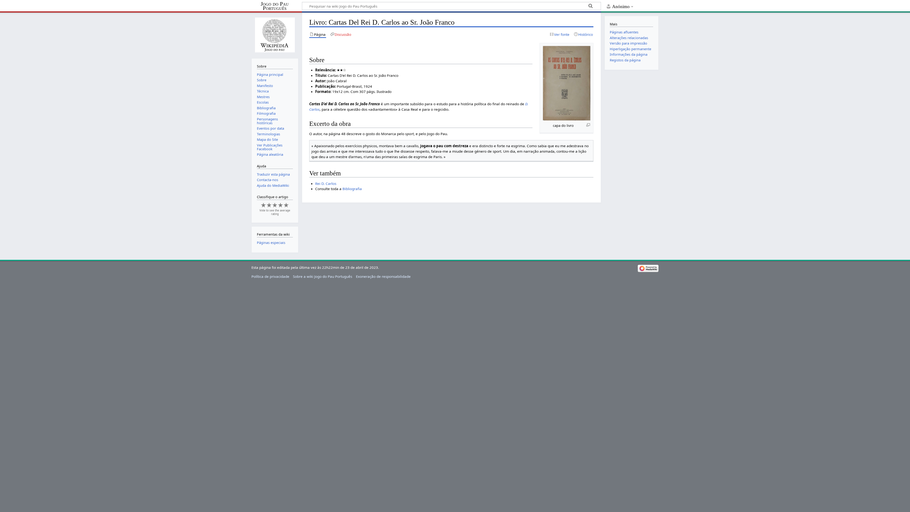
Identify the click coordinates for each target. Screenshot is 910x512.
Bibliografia (352, 188)
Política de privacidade (270, 276)
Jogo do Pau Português (275, 6)
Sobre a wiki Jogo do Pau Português (322, 276)
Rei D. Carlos (325, 183)
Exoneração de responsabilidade (383, 276)
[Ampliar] (588, 124)
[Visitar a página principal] (275, 35)
